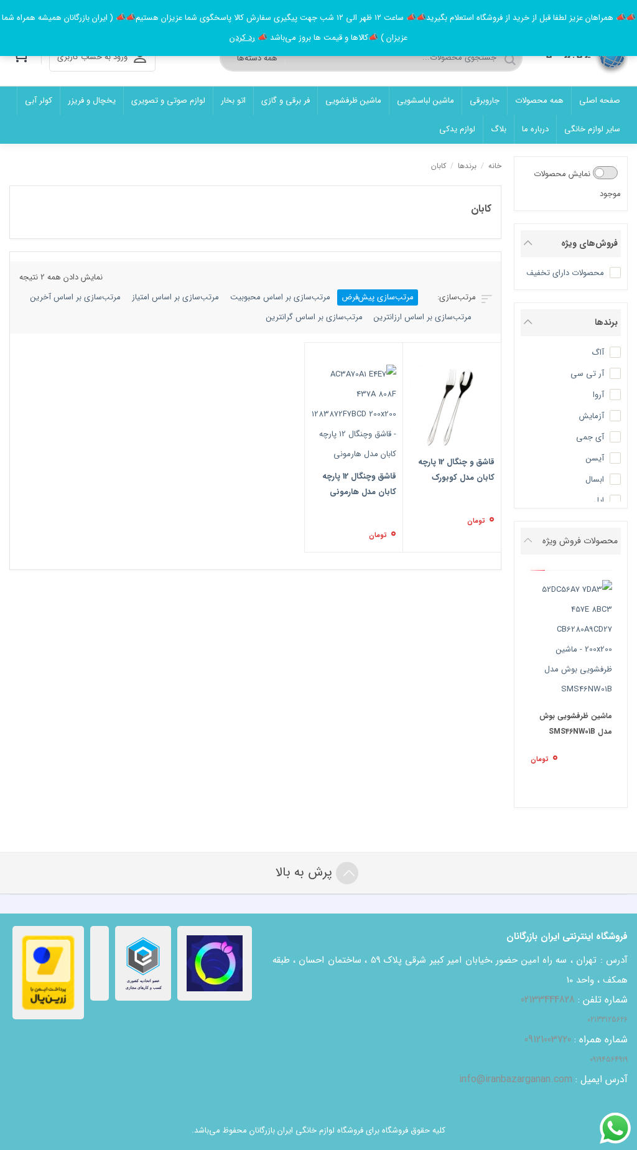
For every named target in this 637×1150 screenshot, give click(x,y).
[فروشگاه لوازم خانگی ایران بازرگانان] (583, 57)
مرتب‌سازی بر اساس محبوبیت (280, 297)
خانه (494, 166)
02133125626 (607, 1020)
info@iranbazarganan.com (515, 1079)
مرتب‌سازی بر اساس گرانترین (314, 317)
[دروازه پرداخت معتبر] (48, 972)
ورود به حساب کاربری (92, 56)
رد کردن (242, 37)
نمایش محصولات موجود (577, 183)
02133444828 (548, 999)
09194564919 (609, 1059)
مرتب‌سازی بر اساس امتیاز (175, 297)
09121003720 (547, 1039)
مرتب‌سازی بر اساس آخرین (75, 297)
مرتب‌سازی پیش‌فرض (378, 297)
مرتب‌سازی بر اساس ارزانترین (423, 317)
